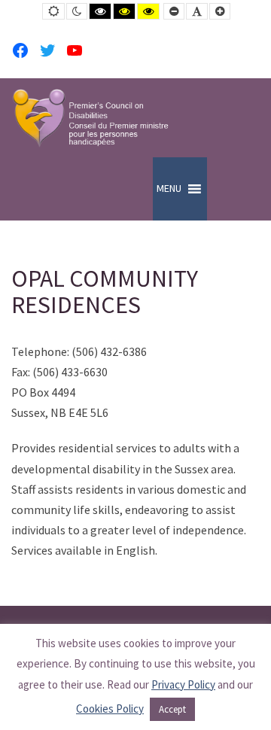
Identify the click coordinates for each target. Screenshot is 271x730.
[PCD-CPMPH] (90, 117)
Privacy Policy (183, 684)
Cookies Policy (110, 708)
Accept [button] (172, 709)
